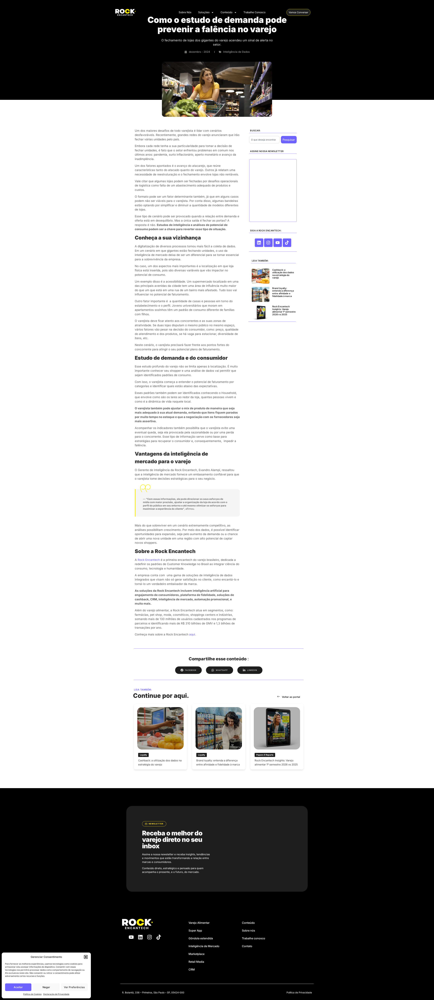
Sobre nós (248, 930)
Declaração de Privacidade (56, 994)
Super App (195, 930)
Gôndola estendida (201, 938)
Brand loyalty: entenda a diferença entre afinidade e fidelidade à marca (283, 292)
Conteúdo (226, 12)
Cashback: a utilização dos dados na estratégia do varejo (283, 273)
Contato (247, 946)
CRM (192, 969)
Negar (46, 987)
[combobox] (264, 139)
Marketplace (196, 954)
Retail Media (196, 961)
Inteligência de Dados (236, 51)
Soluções (204, 12)
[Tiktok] (287, 242)
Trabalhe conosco (253, 938)
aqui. (192, 634)
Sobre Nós (185, 12)
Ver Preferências (74, 987)
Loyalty (143, 755)
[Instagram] (268, 242)
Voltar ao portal (291, 696)
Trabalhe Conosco (254, 12)
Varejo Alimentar (199, 922)
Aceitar (18, 987)
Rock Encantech (148, 560)
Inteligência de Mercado (204, 946)
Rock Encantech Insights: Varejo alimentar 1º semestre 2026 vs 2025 (284, 310)
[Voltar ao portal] (278, 696)
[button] (85, 957)
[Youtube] (277, 242)
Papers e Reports (264, 755)
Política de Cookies (32, 994)
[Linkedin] (259, 242)
